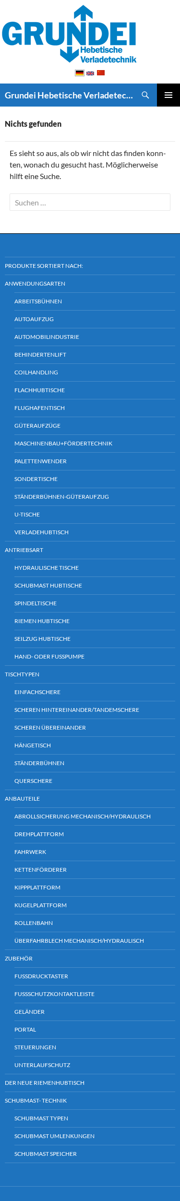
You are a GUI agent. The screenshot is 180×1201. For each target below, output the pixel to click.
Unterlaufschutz (42, 1065)
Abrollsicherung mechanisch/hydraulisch (82, 816)
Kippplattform (37, 887)
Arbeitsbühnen (38, 301)
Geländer (29, 1011)
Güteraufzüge (37, 425)
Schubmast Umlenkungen (54, 1136)
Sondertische (36, 478)
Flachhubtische (39, 390)
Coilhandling (36, 372)
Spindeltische (35, 603)
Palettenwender (40, 461)
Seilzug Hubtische (42, 638)
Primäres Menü (168, 95)
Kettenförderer (40, 869)
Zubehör (19, 958)
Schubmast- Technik (36, 1100)
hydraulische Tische (46, 567)
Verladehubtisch (41, 532)
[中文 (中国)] (101, 72)
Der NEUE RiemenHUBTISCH (44, 1082)
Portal (25, 1029)
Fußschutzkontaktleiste (54, 993)
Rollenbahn (33, 922)
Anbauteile (22, 798)
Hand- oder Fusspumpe (49, 656)
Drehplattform (39, 834)
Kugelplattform (40, 905)
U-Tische (27, 514)
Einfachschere (37, 692)
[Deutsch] (79, 72)
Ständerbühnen (39, 763)
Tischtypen (22, 674)
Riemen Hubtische (42, 621)
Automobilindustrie (46, 336)
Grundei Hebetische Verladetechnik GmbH (69, 95)
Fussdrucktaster (41, 976)
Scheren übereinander (50, 727)
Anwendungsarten (35, 283)
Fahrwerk (30, 851)
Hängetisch (32, 745)
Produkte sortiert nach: (44, 265)
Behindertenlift (40, 354)
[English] (90, 72)
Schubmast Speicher (45, 1153)
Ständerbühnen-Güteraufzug (61, 496)
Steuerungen (35, 1047)
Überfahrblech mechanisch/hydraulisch (79, 940)
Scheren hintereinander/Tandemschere (76, 709)
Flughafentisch (39, 407)
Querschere (33, 780)
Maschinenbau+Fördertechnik (63, 443)
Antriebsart (24, 549)
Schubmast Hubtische (48, 585)
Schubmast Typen (41, 1118)
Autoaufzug (34, 319)
